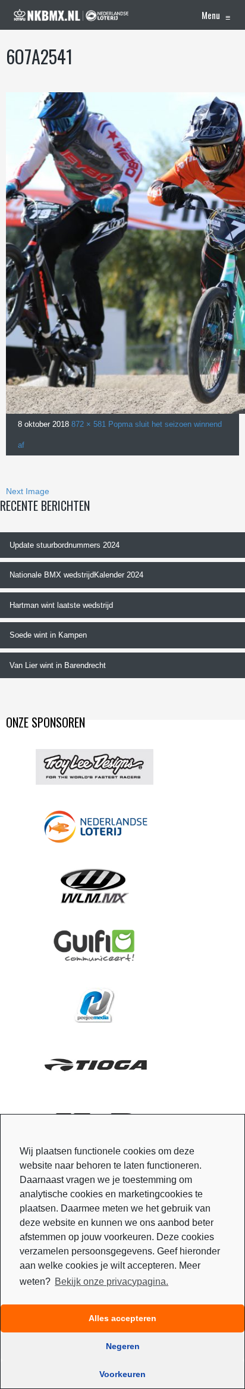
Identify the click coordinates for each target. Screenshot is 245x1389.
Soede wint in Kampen (48, 634)
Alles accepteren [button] (122, 1318)
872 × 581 (88, 424)
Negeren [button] (123, 1346)
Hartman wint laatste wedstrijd (61, 605)
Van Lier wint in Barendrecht (58, 665)
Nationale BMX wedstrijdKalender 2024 (76, 574)
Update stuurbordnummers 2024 (65, 545)
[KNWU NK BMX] (71, 15)
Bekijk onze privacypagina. (111, 1281)
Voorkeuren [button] (122, 1374)
